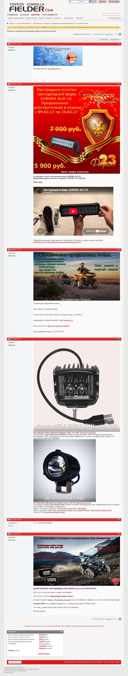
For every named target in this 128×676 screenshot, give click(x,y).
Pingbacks (42, 648)
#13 (119, 249)
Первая (110, 34)
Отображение (114, 39)
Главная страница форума (16, 18)
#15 (119, 519)
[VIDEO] (41, 641)
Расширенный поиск (114, 18)
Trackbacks (42, 646)
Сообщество (57, 18)
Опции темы (103, 39)
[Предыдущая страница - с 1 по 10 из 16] (115, 34)
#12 (119, 83)
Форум (35, 15)
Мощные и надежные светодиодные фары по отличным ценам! (31, 31)
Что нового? (50, 15)
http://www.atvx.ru (54, 69)
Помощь (102, 2)
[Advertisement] (102, 20)
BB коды (42, 635)
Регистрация (114, 2)
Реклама (112, 662)
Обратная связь (69, 662)
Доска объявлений (23, 23)
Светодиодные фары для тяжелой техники (73, 510)
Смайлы (42, 637)
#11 (119, 43)
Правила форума (44, 654)
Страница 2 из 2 (99, 34)
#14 (119, 339)
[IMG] (41, 639)
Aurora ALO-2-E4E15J (88, 433)
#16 (119, 533)
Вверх (118, 662)
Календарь (48, 18)
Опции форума (68, 18)
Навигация (79, 18)
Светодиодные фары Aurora (101, 510)
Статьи (24, 15)
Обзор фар (82, 508)
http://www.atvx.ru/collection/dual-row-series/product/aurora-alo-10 (57, 242)
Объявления (37, 23)
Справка (41, 18)
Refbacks (11, 650)
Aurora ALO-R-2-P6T (83, 503)
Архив (106, 662)
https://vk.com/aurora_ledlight (58, 326)
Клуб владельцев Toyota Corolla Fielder (89, 662)
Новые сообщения (31, 18)
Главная (12, 15)
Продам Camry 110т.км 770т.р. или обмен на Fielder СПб (44, 626)
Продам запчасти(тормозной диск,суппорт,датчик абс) (84, 626)
